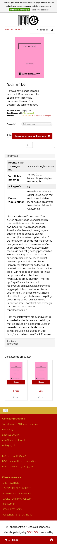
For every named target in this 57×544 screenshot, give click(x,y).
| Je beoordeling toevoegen (40, 115)
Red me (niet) (16, 29)
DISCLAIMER (8, 504)
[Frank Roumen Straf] (41, 370)
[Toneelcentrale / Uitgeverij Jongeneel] (28, 16)
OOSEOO (32, 532)
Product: (11, 124)
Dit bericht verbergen (19, 10)
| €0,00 (13, 540)
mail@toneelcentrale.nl (13, 440)
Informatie (12, 155)
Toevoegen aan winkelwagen (31, 136)
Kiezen (16, 382)
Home (7, 29)
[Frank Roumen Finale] (16, 370)
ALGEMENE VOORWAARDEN (16, 493)
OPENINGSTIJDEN (11, 483)
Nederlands (42, 30)
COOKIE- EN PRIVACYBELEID (16, 499)
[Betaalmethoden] (6, 411)
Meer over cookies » (40, 10)
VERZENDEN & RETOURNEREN (17, 515)
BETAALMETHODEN (12, 509)
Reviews (11, 341)
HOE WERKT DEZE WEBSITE (16, 488)
